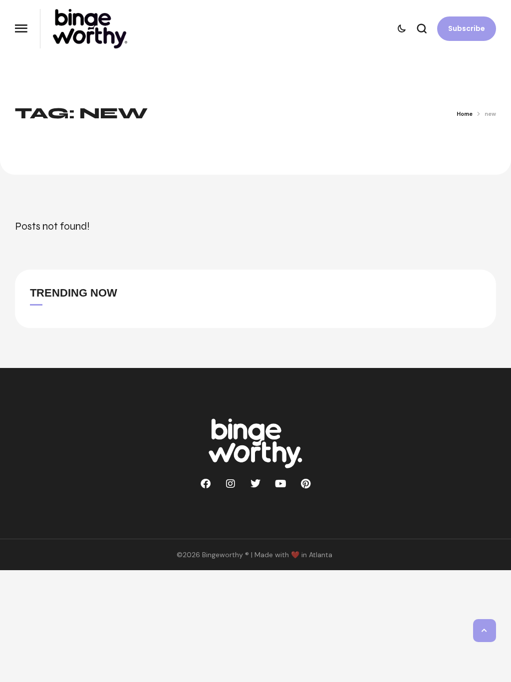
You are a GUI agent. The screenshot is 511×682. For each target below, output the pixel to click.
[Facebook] (206, 484)
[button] (21, 28)
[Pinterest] (305, 484)
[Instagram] (231, 484)
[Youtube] (280, 484)
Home (465, 113)
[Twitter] (255, 484)
